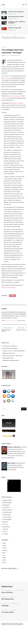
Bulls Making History (7, 599)
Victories (5, 547)
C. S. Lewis (5, 524)
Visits (4, 555)
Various (4, 545)
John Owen (5, 529)
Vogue (4, 560)
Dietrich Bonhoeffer (7, 502)
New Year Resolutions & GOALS (16, 16)
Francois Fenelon (7, 514)
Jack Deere (4, 98)
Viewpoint (3, 47)
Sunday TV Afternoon (21, 329)
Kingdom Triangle (16, 103)
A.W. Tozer (5, 531)
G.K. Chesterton (6, 507)
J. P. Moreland (7, 78)
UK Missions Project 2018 (14, 27)
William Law (5, 521)
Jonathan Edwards (7, 512)
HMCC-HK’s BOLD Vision (8, 358)
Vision (4, 552)
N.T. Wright (5, 534)
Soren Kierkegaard (7, 519)
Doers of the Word (7, 592)
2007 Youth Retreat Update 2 (6, 329)
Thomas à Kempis (7, 517)
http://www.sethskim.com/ (10, 320)
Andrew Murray (6, 526)
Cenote (3, 624)
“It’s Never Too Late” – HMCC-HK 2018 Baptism (16, 22)
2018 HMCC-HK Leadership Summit (11, 360)
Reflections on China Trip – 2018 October (12, 355)
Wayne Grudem (12, 96)
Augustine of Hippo (7, 500)
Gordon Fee (19, 96)
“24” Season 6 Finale (7, 612)
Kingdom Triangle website (8, 287)
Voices (4, 562)
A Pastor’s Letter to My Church (16, 11)
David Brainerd (6, 505)
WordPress (20, 624)
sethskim (3, 55)
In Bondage (5, 606)
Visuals (4, 557)
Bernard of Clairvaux (7, 509)
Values (4, 543)
